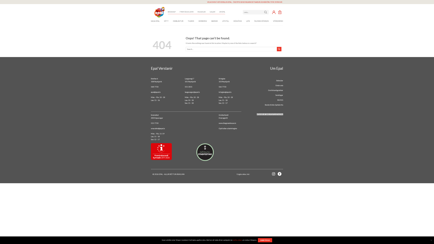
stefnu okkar (237, 240)
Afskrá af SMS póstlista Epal (270, 114)
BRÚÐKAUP (172, 12)
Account (274, 12)
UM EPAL (222, 12)
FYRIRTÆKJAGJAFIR (186, 12)
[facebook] (278, 174)
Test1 (266, 12)
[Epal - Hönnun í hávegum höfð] (159, 12)
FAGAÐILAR (202, 12)
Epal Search (256, 12)
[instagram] (272, 174)
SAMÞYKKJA (265, 240)
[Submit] (279, 49)
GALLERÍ (212, 12)
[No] (431, 241)
